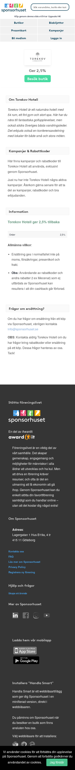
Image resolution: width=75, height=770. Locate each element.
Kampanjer (56, 30)
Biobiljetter (56, 23)
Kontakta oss (16, 551)
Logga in (56, 38)
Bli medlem (19, 38)
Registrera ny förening (21, 572)
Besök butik (37, 78)
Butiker (19, 23)
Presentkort (18, 30)
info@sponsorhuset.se (23, 329)
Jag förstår (57, 762)
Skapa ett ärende (17, 593)
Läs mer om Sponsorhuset (24, 562)
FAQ (10, 556)
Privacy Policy (17, 567)
